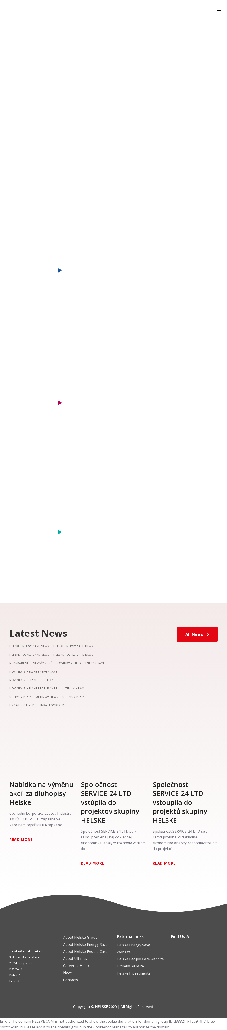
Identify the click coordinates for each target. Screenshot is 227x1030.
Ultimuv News (73, 688)
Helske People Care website (140, 959)
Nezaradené (19, 663)
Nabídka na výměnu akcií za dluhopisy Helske (41, 793)
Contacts (70, 979)
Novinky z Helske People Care (33, 680)
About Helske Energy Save (85, 944)
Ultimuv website (130, 966)
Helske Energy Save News (29, 646)
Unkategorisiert (52, 705)
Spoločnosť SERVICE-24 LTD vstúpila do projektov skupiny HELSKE (110, 802)
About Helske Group (80, 937)
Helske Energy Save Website (133, 948)
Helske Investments (133, 973)
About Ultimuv (75, 958)
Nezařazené (42, 663)
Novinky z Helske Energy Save (81, 663)
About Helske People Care (85, 951)
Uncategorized (22, 705)
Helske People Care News (29, 655)
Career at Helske (77, 965)
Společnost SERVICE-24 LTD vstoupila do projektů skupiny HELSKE (180, 802)
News (68, 972)
